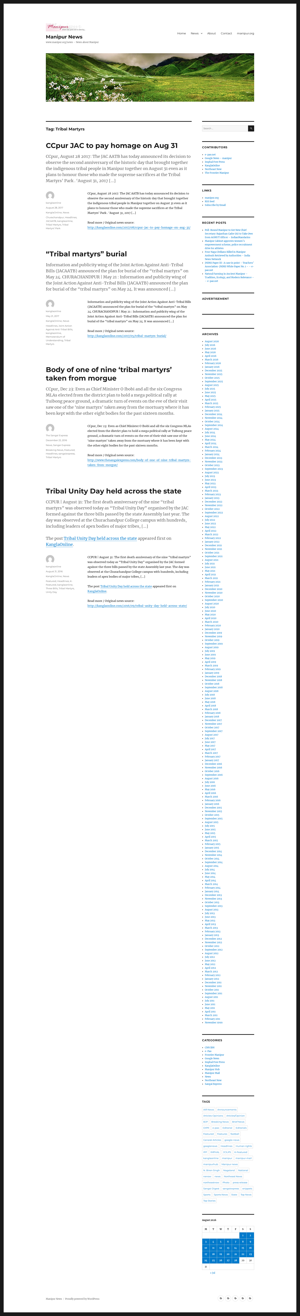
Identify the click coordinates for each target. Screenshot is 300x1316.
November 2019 (213, 636)
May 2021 (210, 570)
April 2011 (210, 1011)
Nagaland (229, 1170)
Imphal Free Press (215, 161)
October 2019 (212, 640)
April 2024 (210, 443)
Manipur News (64, 37)
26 (220, 1260)
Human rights (244, 1146)
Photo (226, 1182)
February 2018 (212, 713)
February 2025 (213, 407)
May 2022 (210, 527)
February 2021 (212, 581)
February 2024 (213, 450)
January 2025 (212, 410)
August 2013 (211, 909)
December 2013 (213, 895)
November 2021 (213, 549)
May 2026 (210, 352)
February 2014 (212, 887)
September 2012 (214, 949)
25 (213, 1260)
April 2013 (210, 924)
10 (206, 1247)
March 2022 (211, 534)
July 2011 (209, 1000)
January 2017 (212, 760)
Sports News (221, 1194)
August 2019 (212, 647)
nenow (207, 1176)
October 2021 (212, 552)
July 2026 (210, 345)
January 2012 (212, 978)
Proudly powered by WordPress (82, 1298)
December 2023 (213, 458)
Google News (212, 1058)
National (243, 1170)
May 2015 (210, 833)
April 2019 (210, 662)
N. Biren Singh (211, 1170)
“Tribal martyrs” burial (86, 254)
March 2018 (211, 709)
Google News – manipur (218, 158)
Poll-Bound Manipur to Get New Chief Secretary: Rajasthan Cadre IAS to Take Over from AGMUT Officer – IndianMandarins (229, 234)
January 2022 (212, 541)
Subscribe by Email (215, 205)
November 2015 (213, 811)
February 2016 (213, 800)
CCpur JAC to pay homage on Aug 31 (112, 145)
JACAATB (51, 221)
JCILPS (227, 1152)
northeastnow (211, 1182)
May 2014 (210, 876)
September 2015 (214, 818)
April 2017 (210, 749)
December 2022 (213, 501)
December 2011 (213, 982)
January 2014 (212, 891)
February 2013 (212, 931)
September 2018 (214, 687)
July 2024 (210, 432)
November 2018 (213, 680)
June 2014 (210, 873)
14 (235, 1247)
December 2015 (213, 807)
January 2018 (212, 716)
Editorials (241, 1127)
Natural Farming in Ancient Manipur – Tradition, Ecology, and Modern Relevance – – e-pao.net (229, 277)
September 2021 (214, 556)
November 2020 (213, 592)
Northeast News (233, 1176)
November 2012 (213, 942)
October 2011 (212, 989)
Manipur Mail (212, 1073)
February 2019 (213, 669)
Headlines (71, 217)
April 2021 (210, 574)
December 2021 (213, 545)
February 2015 (212, 844)
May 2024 (210, 439)
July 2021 (210, 563)
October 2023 (212, 465)
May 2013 (210, 920)
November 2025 (213, 374)
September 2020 (214, 600)
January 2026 (212, 366)
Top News (246, 1194)
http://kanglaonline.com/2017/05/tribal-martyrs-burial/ (127, 336)
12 (220, 1247)
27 (228, 1260)
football (235, 1133)
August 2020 (212, 603)
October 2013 (212, 902)
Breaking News (54, 450)
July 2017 (210, 738)
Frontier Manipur (214, 1054)
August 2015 (211, 822)
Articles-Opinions (213, 1115)
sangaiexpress (67, 453)
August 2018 (211, 691)
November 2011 (213, 986)
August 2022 (212, 516)
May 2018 (210, 702)
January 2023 (212, 498)
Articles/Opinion (235, 1115)
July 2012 (210, 957)
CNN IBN (209, 1047)
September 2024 (214, 425)
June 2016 (210, 785)
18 (213, 1254)
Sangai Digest (211, 1188)
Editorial (227, 1127)
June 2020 (210, 611)
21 (235, 1254)
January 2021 (212, 585)
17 (206, 1254)
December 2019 (213, 632)
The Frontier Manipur (217, 172)
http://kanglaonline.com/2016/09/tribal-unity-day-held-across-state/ (137, 605)
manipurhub (210, 1164)
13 (228, 1247)
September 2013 (213, 906)
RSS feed (209, 201)
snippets (247, 1188)
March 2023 (211, 490)
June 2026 (210, 348)
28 (235, 1260)
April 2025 (210, 399)
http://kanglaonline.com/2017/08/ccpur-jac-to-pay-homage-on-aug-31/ (139, 227)
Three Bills (52, 588)
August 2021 (211, 560)
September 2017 (214, 731)
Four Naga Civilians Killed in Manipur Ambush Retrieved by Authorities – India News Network (227, 255)
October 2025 (212, 377)
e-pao (215, 1127)
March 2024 (211, 447)
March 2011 (211, 1015)
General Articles (212, 1140)
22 (242, 1254)
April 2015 (210, 836)
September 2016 (214, 774)
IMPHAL (215, 1152)
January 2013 (212, 935)
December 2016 (213, 764)
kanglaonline (53, 202)
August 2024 (212, 428)
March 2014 (211, 884)
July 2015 (210, 825)
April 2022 (210, 530)
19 (220, 1254)
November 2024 (213, 417)
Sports (206, 1194)
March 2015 (211, 840)
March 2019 (211, 665)
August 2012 (211, 953)
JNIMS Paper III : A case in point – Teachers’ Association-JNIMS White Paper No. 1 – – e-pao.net (229, 266)
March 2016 (211, 796)
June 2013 (210, 916)
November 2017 (213, 723)
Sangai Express (61, 445)
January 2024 (212, 454)
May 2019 (210, 658)
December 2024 (213, 414)
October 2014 (212, 858)
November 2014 (213, 855)
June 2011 (210, 1004)
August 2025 (212, 385)
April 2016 (210, 793)
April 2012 (210, 967)
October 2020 (212, 596)
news (217, 1176)
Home (181, 33)
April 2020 (210, 618)
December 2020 (213, 589)
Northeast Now (213, 169)
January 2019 (212, 672)
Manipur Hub (212, 1069)
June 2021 (210, 567)
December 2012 (213, 938)
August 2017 (211, 734)
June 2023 (210, 479)
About (211, 33)
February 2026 (213, 363)
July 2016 (210, 782)
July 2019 (210, 651)
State (234, 1194)
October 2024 (212, 421)
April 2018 (210, 705)
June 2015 (210, 829)
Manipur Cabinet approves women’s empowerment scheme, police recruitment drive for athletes (228, 245)
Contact (226, 33)
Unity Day (51, 592)
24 (205, 1260)
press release (240, 1182)
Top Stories (209, 1200)
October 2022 (212, 509)
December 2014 (213, 851)
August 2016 (212, 778)
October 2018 (212, 683)
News (195, 33)
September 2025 (214, 381)
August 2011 (211, 997)
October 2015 (212, 815)
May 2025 (210, 396)
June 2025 (210, 392)
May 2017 (210, 745)
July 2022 (210, 519)
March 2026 (211, 359)
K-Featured (240, 1152)
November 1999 (214, 1022)
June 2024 (210, 436)
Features (222, 1133)
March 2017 (211, 753)
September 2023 (214, 468)
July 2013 (210, 913)
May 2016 (210, 789)
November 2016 (213, 767)
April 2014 (210, 880)
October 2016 (212, 771)
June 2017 (210, 742)
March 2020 (211, 621)
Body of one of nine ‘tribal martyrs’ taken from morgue (109, 373)
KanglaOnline (54, 212)
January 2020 (212, 629)
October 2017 (212, 727)
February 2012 (212, 975)
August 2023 (212, 472)
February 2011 (212, 1018)
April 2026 (210, 356)
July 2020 (210, 607)
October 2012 (212, 946)
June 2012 (210, 960)
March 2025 (211, 403)
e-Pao (208, 1051)
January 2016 (212, 804)
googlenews (210, 1146)
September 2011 (213, 993)
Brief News (238, 1121)
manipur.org (245, 33)
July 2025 (210, 388)
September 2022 (214, 512)
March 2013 (211, 927)
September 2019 (214, 643)
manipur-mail (244, 1158)
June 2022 (210, 523)
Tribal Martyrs (53, 224)
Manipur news (230, 1164)
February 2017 (212, 756)
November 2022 (213, 505)
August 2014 (211, 865)
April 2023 (210, 487)
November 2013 (213, 898)
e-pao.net (210, 154)
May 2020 (210, 614)
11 (213, 1247)
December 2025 (213, 370)
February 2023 (213, 494)
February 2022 (213, 538)
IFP (205, 1152)
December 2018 (213, 676)
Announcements (226, 1109)
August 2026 (212, 341)
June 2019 (210, 654)
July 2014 (210, 869)
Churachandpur (55, 217)
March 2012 (211, 971)
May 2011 (210, 1008)
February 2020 (213, 625)
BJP (205, 1121)
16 (250, 1247)
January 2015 (212, 847)
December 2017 (213, 720)
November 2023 (213, 461)
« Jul (212, 1272)
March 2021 (211, 578)
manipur (227, 1158)
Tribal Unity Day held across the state (113, 491)
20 (228, 1254)
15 (243, 1247)
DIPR (206, 1127)
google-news (231, 1140)
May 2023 (210, 483)
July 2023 (210, 476)
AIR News (208, 1109)
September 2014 (214, 862)
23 (250, 1254)
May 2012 (210, 964)
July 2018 (210, 694)
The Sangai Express (57, 435)
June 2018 (210, 698)
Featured (69, 450)
